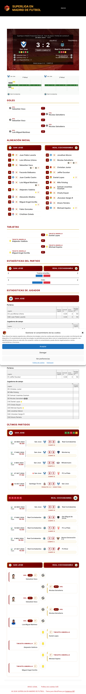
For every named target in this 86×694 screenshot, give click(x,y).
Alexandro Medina (27, 197)
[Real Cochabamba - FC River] (43, 550)
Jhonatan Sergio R (65, 198)
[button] (83, 333)
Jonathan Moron (64, 155)
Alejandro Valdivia (27, 190)
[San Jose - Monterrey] (43, 453)
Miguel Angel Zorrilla (28, 202)
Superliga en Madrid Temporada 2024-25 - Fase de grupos (35, 36)
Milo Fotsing (62, 182)
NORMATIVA (63, 57)
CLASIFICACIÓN (63, 24)
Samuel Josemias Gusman (64, 188)
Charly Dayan (63, 193)
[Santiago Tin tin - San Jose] (43, 485)
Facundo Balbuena (27, 172)
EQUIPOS (53, 40)
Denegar (43, 353)
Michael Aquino (64, 208)
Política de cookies (38, 362)
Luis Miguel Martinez (21, 132)
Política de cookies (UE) (49, 687)
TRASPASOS (72, 40)
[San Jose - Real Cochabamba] (43, 443)
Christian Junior (64, 167)
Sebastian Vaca (18, 109)
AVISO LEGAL (32, 687)
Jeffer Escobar (63, 172)
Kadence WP (70, 691)
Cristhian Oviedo (26, 214)
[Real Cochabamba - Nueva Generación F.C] (43, 539)
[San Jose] (23, 46)
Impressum (50, 362)
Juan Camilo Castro (27, 177)
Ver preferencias (43, 359)
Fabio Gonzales (26, 209)
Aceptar (43, 346)
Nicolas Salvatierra (57, 115)
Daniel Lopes (58, 177)
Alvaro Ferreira (63, 203)
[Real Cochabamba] (62, 147)
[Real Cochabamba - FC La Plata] (43, 529)
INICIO (63, 8)
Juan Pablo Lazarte (27, 155)
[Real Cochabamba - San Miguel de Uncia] (43, 519)
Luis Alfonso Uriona (28, 160)
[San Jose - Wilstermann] (43, 464)
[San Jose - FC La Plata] (43, 474)
